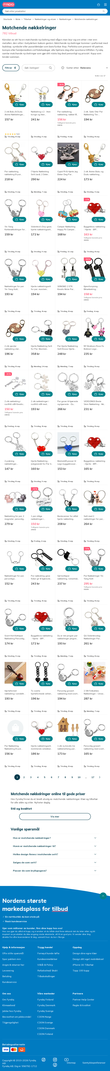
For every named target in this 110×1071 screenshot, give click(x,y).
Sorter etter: (72, 67)
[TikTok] (43, 1059)
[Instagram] (55, 1059)
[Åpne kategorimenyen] (105, 4)
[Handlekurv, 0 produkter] (98, 4)
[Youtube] (66, 1059)
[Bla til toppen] (103, 895)
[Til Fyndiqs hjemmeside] (8, 4)
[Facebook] (55, 1064)
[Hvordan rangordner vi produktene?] (62, 67)
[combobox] (55, 11)
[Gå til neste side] (100, 777)
